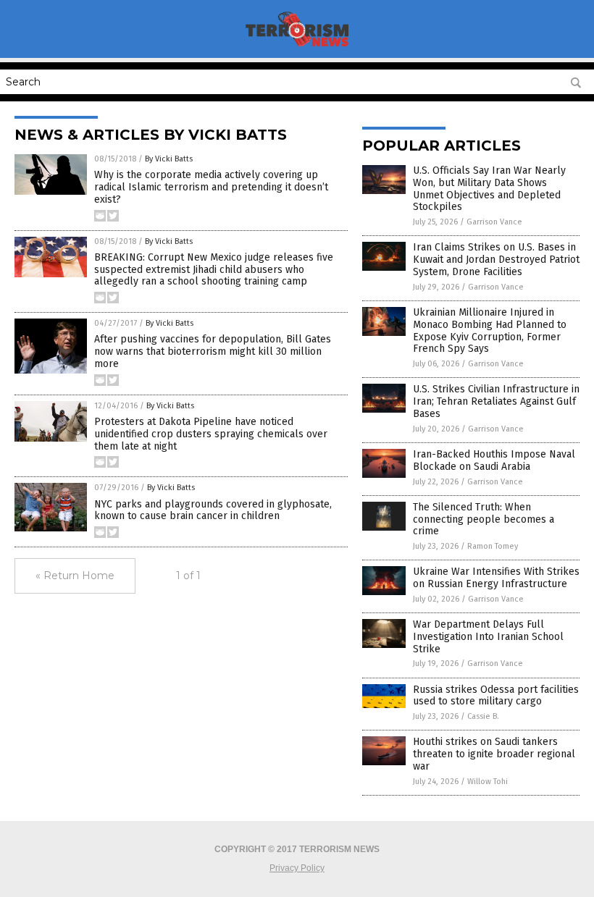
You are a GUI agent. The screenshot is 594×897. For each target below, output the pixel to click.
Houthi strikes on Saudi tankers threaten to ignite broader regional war (494, 754)
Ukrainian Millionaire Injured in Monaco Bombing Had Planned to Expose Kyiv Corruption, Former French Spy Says (489, 330)
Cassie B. (483, 716)
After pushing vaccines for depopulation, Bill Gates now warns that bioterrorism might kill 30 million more (212, 351)
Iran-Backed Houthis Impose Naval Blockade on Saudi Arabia (494, 460)
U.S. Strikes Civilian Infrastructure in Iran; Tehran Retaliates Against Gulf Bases (496, 401)
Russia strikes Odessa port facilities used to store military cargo (496, 695)
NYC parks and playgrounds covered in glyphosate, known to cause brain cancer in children (213, 510)
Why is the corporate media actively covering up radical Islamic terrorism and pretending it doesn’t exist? (211, 187)
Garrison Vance (494, 222)
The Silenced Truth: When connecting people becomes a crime (483, 519)
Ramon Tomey (492, 546)
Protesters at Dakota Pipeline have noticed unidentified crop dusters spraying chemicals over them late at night (210, 434)
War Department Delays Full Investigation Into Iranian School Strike (488, 636)
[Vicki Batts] (297, 48)
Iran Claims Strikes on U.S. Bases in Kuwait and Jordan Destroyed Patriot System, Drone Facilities (496, 259)
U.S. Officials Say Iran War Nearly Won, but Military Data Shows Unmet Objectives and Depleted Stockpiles (489, 188)
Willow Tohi (487, 781)
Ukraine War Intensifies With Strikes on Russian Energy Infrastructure (496, 577)
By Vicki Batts (169, 159)
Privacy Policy (297, 868)
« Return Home (74, 575)
